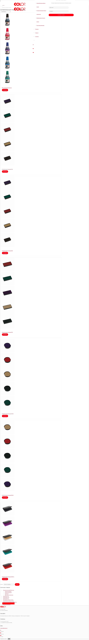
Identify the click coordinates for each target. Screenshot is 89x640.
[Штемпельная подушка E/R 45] (7, 462)
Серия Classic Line (6, 597)
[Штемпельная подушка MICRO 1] (7, 544)
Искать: (1, 584)
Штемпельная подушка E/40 (7, 332)
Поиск (17, 584)
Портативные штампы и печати (8, 599)
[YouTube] (33, 52)
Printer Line (6, 593)
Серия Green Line (6, 598)
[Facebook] (33, 48)
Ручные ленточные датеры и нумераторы (10, 602)
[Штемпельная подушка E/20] (7, 136)
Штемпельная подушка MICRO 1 (8, 576)
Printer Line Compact (8, 592)
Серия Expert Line (6, 596)
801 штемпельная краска (7, 87)
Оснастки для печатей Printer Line (8, 590)
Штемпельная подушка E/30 (7, 250)
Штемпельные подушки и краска (8, 603)
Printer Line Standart (8, 591)
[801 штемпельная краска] (7, 55)
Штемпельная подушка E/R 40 (7, 413)
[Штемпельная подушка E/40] (7, 299)
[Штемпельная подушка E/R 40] (7, 381)
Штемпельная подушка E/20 (7, 169)
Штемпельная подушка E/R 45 (7, 495)
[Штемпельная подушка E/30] (7, 218)
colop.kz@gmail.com (3, 628)
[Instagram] (33, 44)
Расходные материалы (6, 604)
